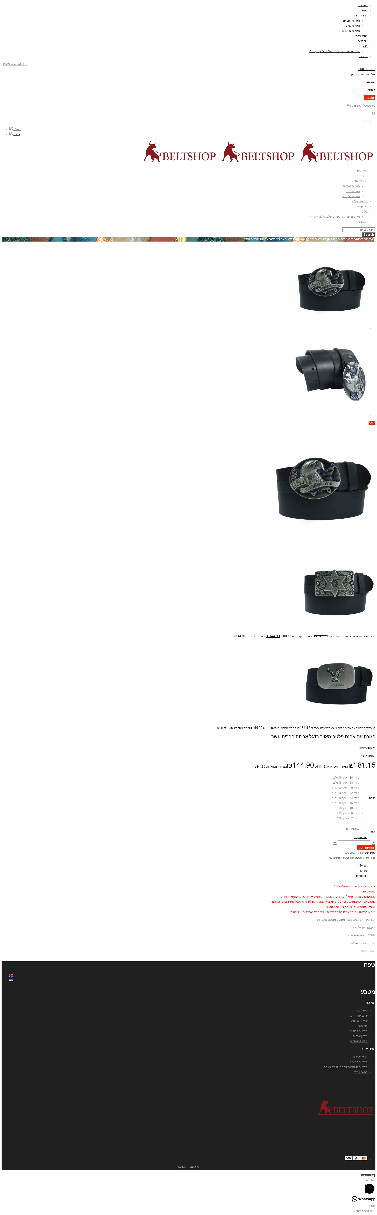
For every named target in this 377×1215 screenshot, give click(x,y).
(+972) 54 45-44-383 (14, 64)
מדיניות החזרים (359, 1061)
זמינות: (371, 748)
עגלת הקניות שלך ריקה (362, 74)
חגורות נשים (353, 25)
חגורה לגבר (347, 857)
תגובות (363, 56)
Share (364, 870)
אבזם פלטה (362, 857)
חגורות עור (361, 15)
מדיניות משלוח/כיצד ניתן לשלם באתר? (345, 1067)
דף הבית (363, 5)
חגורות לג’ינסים (351, 30)
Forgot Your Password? (361, 105)
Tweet (364, 865)
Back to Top (368, 1175)
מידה (372, 798)
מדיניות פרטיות (359, 1030)
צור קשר (363, 41)
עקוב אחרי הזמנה (358, 1015)
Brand (371, 831)
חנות (365, 10)
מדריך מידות (360, 1036)
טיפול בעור (361, 1010)
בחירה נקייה (360, 837)
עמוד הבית (368, 239)
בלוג (365, 46)
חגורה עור (334, 857)
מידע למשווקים (359, 1041)
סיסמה (371, 90)
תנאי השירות (360, 1056)
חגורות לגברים (351, 20)
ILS (373, 113)
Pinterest (362, 875)
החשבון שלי (361, 1072)
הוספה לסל (366, 847)
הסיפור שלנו (361, 35)
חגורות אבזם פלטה (327, 239)
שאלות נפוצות (359, 1020)
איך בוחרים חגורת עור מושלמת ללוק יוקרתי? (334, 51)
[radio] (346, 777)
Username (368, 82)
